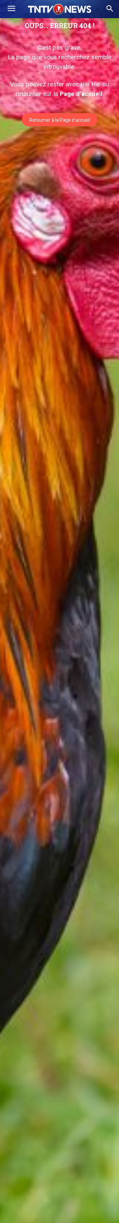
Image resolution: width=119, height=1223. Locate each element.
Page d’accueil (81, 94)
